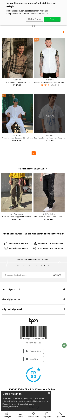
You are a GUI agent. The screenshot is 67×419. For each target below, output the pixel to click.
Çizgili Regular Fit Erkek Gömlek (17, 82)
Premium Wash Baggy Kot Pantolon (16, 217)
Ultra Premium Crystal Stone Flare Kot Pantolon (49, 217)
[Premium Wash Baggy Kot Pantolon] (16, 192)
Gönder (57, 275)
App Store (34, 359)
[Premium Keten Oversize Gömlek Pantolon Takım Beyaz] (17, 113)
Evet (52, 19)
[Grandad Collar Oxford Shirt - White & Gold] (49, 58)
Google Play (35, 351)
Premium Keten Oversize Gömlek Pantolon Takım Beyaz (17, 138)
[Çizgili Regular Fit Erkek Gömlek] (17, 58)
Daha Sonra (34, 19)
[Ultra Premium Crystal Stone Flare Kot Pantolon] (49, 192)
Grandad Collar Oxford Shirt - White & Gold (49, 82)
